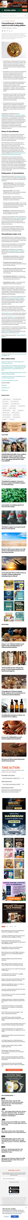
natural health (23, 36)
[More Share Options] (12, 31)
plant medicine (16, 417)
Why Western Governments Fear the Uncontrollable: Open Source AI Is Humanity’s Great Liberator (13, 1052)
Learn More (6, 1216)
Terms (11, 1198)
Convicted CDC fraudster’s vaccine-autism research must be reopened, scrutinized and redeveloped (12, 1007)
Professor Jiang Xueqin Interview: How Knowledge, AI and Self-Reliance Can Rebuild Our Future (12, 1151)
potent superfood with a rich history (16, 298)
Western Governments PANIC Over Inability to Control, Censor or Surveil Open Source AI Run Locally (14, 1123)
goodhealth (4, 35)
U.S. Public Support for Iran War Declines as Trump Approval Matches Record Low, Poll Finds (13, 1041)
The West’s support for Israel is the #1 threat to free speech (13, 527)
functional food (16, 34)
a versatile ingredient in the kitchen (16, 250)
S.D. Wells (9, 452)
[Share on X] (10, 31)
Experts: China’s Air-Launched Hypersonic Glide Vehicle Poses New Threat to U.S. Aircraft (13, 979)
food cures (21, 33)
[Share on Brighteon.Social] (3, 31)
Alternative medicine (10, 21)
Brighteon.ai (11, 317)
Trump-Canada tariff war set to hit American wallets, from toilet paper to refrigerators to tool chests (13, 1030)
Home (3, 21)
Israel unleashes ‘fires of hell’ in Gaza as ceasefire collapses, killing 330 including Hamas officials (14, 574)
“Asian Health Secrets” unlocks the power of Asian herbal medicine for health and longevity (13, 669)
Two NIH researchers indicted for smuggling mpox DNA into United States (12, 974)
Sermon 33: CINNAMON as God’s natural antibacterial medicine (12, 738)
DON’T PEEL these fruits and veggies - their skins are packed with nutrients (12, 1012)
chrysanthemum (15, 33)
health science (20, 35)
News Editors (10, 525)
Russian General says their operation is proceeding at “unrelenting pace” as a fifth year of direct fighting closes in (14, 942)
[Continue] (25, 1178)
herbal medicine (6, 410)
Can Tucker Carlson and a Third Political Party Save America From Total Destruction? (14, 1131)
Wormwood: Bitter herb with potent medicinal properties (13, 760)
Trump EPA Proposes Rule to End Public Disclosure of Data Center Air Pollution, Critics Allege (13, 1019)
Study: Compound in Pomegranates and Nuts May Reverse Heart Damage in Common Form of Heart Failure (13, 1058)
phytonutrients (17, 37)
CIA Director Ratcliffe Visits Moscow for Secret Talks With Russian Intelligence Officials (13, 936)
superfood (13, 38)
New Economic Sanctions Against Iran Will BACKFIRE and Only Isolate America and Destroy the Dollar (13, 1160)
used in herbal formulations (20, 218)
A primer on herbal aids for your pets (10, 380)
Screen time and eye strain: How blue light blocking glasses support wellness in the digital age (13, 1065)
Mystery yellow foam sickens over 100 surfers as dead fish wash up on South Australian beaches (13, 550)
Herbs (7, 36)
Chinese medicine (8, 33)
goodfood (22, 34)
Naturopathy (11, 37)
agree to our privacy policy (14, 1213)
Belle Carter (10, 479)
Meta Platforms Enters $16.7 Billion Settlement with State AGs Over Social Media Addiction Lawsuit (13, 954)
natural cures (17, 36)
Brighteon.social (15, 332)
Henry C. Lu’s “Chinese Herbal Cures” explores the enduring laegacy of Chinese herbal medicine (13, 645)
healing (15, 35)
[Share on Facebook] (7, 31)
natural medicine (5, 37)
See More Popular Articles (14, 1069)
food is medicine (14, 401)
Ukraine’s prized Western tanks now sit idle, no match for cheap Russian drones (13, 984)
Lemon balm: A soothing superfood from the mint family (13, 505)
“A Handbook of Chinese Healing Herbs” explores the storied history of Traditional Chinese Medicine (13, 693)
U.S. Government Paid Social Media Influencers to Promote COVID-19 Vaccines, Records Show (14, 1024)
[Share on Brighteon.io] (5, 31)
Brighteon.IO (7, 332)
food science (10, 34)
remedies (8, 38)
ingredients (11, 36)
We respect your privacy (14, 1182)
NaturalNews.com (8, 313)
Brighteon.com (5, 331)
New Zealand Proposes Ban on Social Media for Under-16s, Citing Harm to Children (13, 931)
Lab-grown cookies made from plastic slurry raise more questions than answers (13, 989)
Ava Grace (9, 28)
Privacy (7, 1198)
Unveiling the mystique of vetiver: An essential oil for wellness (13, 715)
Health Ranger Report (7, 1095)
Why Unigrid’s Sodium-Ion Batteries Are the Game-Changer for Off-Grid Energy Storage (12, 964)
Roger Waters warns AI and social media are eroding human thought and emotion (12, 948)
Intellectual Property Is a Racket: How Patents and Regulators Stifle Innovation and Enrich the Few (13, 1001)
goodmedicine (10, 35)
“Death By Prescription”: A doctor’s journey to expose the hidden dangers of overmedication (13, 482)
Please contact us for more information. (10, 792)
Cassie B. (9, 547)
